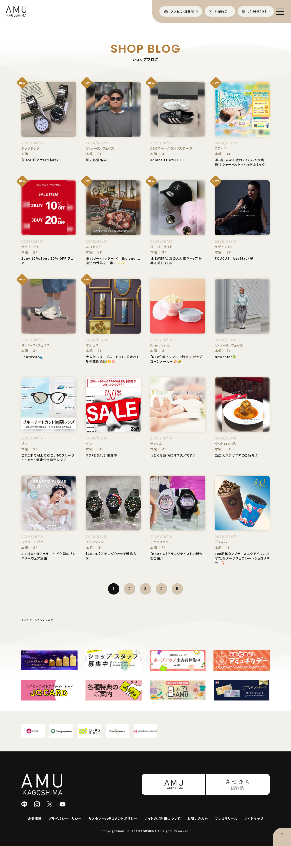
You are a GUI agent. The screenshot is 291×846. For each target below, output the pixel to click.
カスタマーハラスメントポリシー (112, 818)
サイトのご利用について (162, 818)
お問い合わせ (197, 818)
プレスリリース (226, 818)
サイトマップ (253, 818)
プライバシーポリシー (65, 818)
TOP (24, 620)
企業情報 (35, 818)
